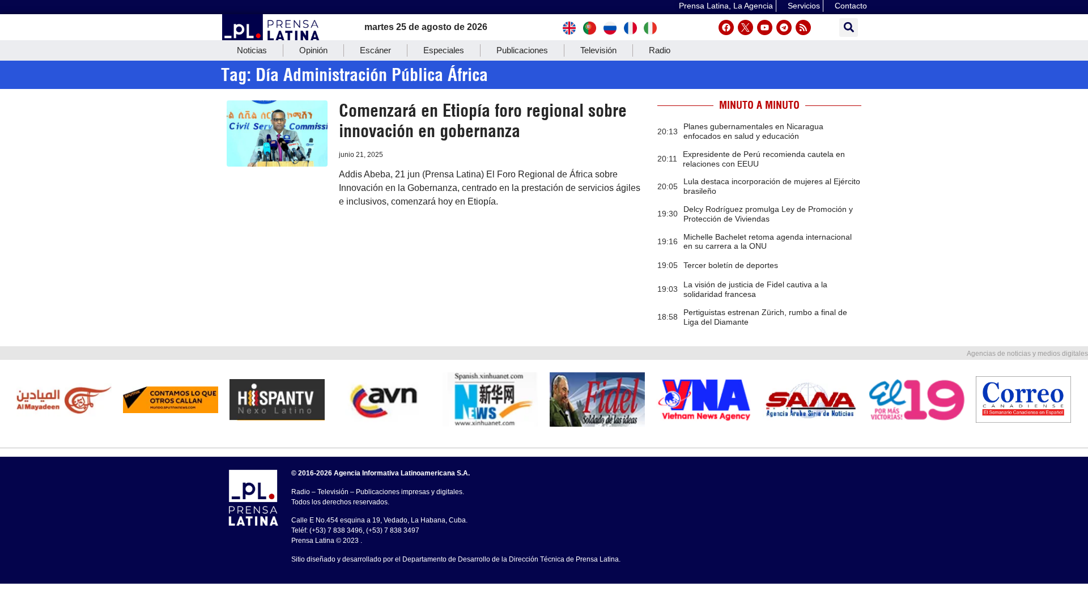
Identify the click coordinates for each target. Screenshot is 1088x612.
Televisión (598, 50)
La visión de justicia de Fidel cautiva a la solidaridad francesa (755, 289)
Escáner (375, 50)
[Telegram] (784, 27)
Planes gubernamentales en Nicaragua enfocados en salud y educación (753, 131)
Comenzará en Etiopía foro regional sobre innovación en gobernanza (483, 121)
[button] (848, 27)
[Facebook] (726, 27)
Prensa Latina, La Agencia (726, 5)
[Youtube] (764, 27)
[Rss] (803, 27)
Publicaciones (522, 50)
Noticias (252, 50)
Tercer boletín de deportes (730, 265)
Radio (659, 50)
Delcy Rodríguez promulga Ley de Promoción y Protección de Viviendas (768, 214)
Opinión (313, 50)
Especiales (443, 50)
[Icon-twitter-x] (745, 27)
